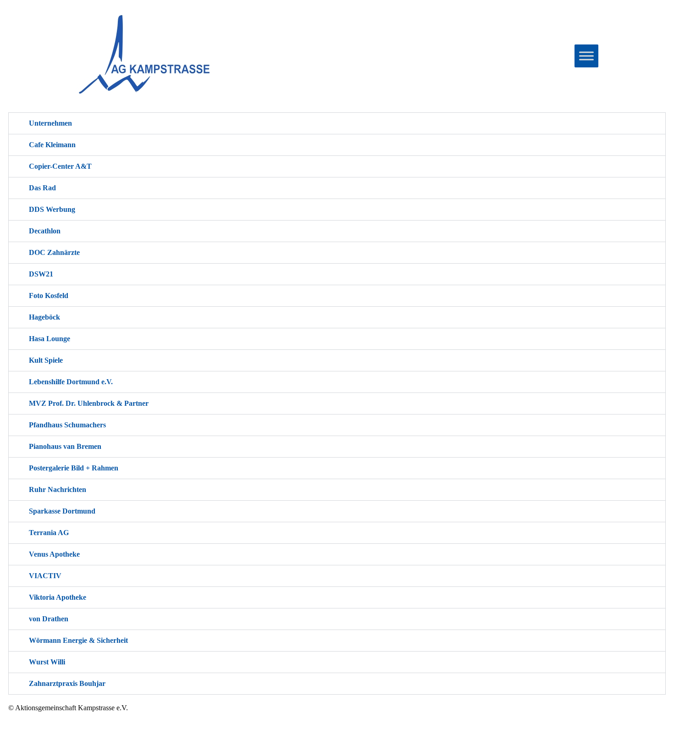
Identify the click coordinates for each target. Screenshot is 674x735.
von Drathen (48, 619)
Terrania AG (49, 532)
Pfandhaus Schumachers (67, 425)
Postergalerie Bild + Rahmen (73, 468)
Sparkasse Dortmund (62, 511)
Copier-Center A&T (60, 166)
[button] (337, 123)
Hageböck (44, 317)
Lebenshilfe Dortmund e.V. (71, 382)
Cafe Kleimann (52, 145)
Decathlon (45, 231)
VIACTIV (45, 576)
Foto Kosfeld (48, 295)
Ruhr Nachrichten (57, 489)
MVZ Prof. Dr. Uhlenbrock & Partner (89, 403)
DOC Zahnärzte (54, 252)
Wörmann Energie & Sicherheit (78, 640)
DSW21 (41, 274)
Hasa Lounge (49, 339)
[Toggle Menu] (586, 55)
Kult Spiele (46, 360)
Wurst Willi (47, 662)
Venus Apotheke (54, 554)
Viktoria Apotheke (57, 597)
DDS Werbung (52, 209)
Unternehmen (50, 123)
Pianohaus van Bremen (65, 446)
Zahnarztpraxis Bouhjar (67, 683)
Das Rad (42, 188)
